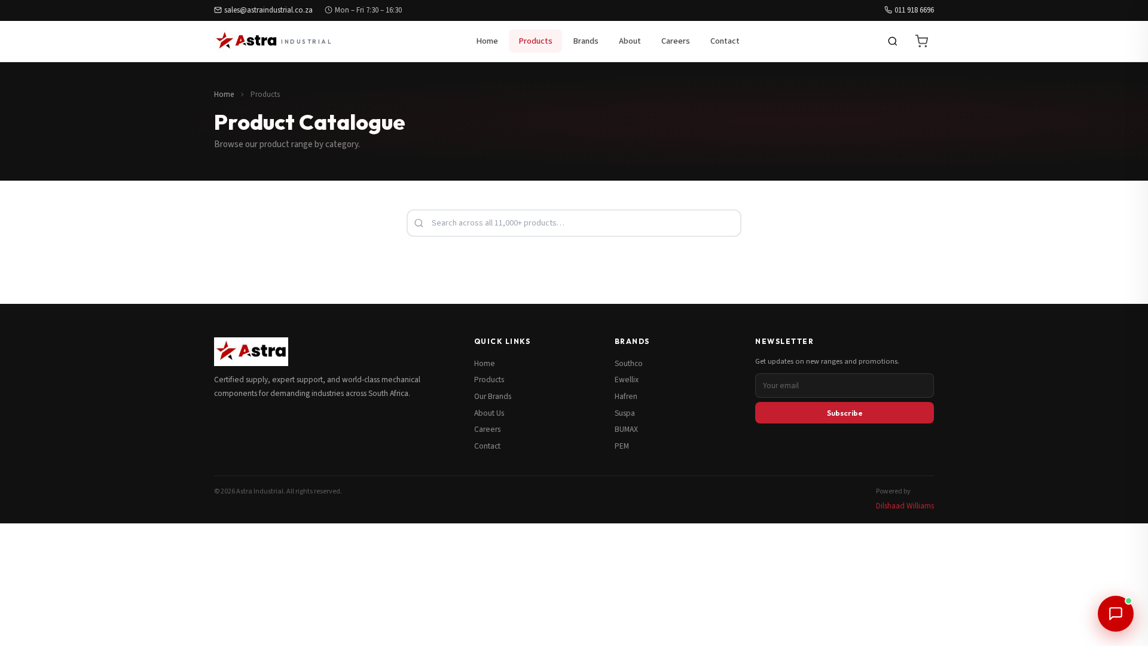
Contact (725, 41)
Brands (586, 41)
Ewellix (627, 379)
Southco (629, 363)
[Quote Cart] (921, 41)
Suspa (625, 413)
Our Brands (492, 396)
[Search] (893, 41)
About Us (489, 413)
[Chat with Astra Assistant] (1116, 614)
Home (487, 41)
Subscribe (845, 413)
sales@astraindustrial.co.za (268, 10)
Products (535, 41)
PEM (622, 446)
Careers (675, 41)
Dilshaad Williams (905, 505)
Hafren (626, 396)
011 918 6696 (914, 10)
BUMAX (626, 429)
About (630, 41)
